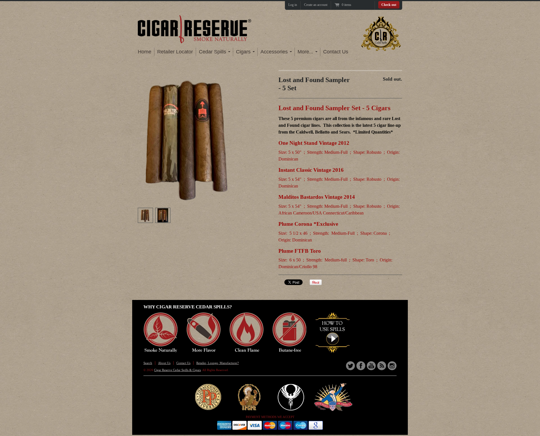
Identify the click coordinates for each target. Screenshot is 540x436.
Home (144, 52)
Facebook (360, 365)
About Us (164, 363)
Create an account (315, 5)
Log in (292, 5)
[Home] (195, 38)
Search (147, 363)
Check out (388, 5)
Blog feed (381, 365)
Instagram (392, 365)
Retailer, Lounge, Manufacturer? (217, 363)
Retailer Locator (175, 52)
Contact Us (335, 52)
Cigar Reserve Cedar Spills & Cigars (177, 370)
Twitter (350, 365)
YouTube (371, 365)
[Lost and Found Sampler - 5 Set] (145, 215)
